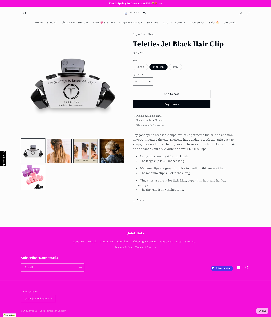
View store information (150, 125)
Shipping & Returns (145, 241)
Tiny (177, 67)
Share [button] (141, 200)
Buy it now (171, 104)
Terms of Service (145, 247)
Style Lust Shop (37, 311)
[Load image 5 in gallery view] (33, 177)
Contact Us (106, 241)
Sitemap (190, 241)
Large (142, 67)
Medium (158, 66)
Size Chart (123, 241)
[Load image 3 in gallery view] (85, 151)
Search (92, 241)
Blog (179, 241)
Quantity (138, 74)
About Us (78, 241)
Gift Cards (166, 241)
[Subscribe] (80, 267)
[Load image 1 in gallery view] (33, 151)
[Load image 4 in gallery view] (112, 151)
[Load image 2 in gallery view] (59, 151)
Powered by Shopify (56, 311)
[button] (25, 13)
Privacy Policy (123, 247)
